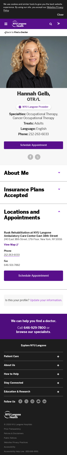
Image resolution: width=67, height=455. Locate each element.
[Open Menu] (5, 24)
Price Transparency (12, 429)
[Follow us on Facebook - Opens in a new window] (20, 401)
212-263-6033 (39, 134)
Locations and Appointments (22, 215)
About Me (16, 173)
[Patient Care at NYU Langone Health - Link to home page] (19, 24)
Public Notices (10, 438)
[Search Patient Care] (50, 24)
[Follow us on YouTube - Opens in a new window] (38, 401)
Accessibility (9, 447)
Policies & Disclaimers (14, 433)
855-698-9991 (32, 451)
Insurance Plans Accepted (24, 192)
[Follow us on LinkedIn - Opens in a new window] (44, 401)
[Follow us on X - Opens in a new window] (26, 401)
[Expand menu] (58, 356)
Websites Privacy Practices (16, 442)
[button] (60, 15)
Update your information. (46, 300)
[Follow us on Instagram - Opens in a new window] (32, 401)
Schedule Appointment (33, 145)
